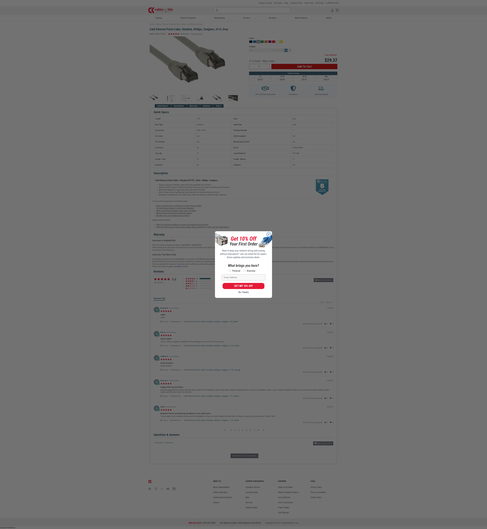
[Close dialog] (269, 234)
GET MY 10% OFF (243, 285)
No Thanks (243, 292)
